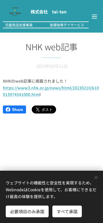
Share (17, 109)
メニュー (94, 16)
